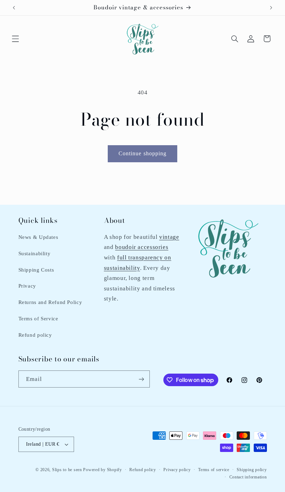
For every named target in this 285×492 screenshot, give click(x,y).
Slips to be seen (67, 470)
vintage (169, 237)
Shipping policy (252, 470)
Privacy (27, 286)
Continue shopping (142, 153)
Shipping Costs (36, 270)
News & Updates (38, 237)
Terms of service (213, 470)
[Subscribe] (141, 379)
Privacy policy (176, 470)
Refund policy (35, 335)
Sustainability (34, 253)
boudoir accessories (141, 247)
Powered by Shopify (102, 470)
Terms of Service (38, 318)
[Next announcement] (271, 7)
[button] (15, 39)
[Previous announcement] (14, 7)
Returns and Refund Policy (50, 302)
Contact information (248, 477)
